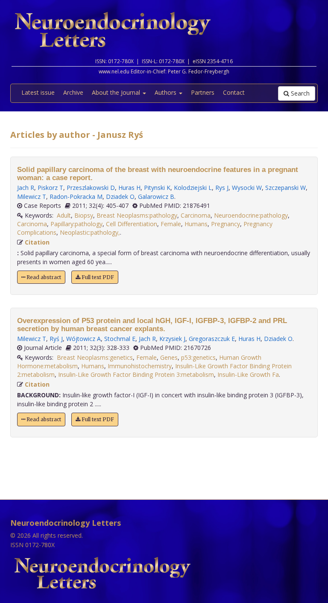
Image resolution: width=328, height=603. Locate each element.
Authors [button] (166, 92)
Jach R (25, 188)
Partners (202, 92)
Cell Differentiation (131, 224)
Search (299, 93)
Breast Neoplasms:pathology (137, 215)
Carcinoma (196, 215)
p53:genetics (198, 357)
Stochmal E (119, 339)
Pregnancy (225, 224)
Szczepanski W (285, 188)
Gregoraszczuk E (212, 339)
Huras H (129, 188)
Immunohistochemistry (140, 366)
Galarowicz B (156, 196)
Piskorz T (50, 188)
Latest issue (38, 92)
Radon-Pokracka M (76, 196)
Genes (169, 357)
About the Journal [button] (117, 92)
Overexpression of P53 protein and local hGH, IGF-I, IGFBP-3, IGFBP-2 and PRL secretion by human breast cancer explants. (152, 325)
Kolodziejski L (193, 188)
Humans (196, 224)
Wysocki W (247, 188)
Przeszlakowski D (91, 188)
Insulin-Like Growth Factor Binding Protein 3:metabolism (136, 374)
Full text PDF (97, 277)
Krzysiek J (172, 339)
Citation (37, 242)
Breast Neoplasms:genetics (95, 357)
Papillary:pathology (76, 224)
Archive (73, 92)
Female (171, 224)
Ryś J (56, 339)
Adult (64, 215)
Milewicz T (31, 196)
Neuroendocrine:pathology (251, 215)
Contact (234, 92)
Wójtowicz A (83, 339)
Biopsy (83, 215)
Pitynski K (157, 188)
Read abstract (43, 277)
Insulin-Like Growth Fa (248, 374)
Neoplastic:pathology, (90, 232)
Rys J (221, 188)
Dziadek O (120, 196)
